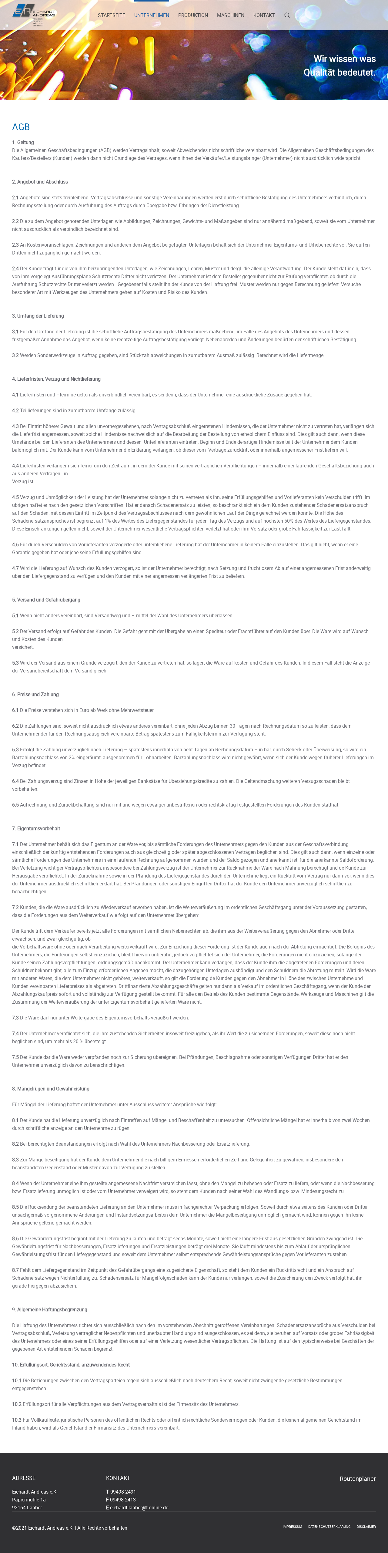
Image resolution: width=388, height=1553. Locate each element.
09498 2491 (123, 1491)
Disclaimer (366, 1526)
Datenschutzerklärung (329, 1526)
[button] (287, 15)
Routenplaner (358, 1478)
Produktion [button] (193, 15)
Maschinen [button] (230, 15)
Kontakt (264, 15)
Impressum (292, 1526)
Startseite (111, 15)
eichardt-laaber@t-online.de (139, 1507)
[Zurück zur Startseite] (33, 15)
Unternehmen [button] (151, 15)
